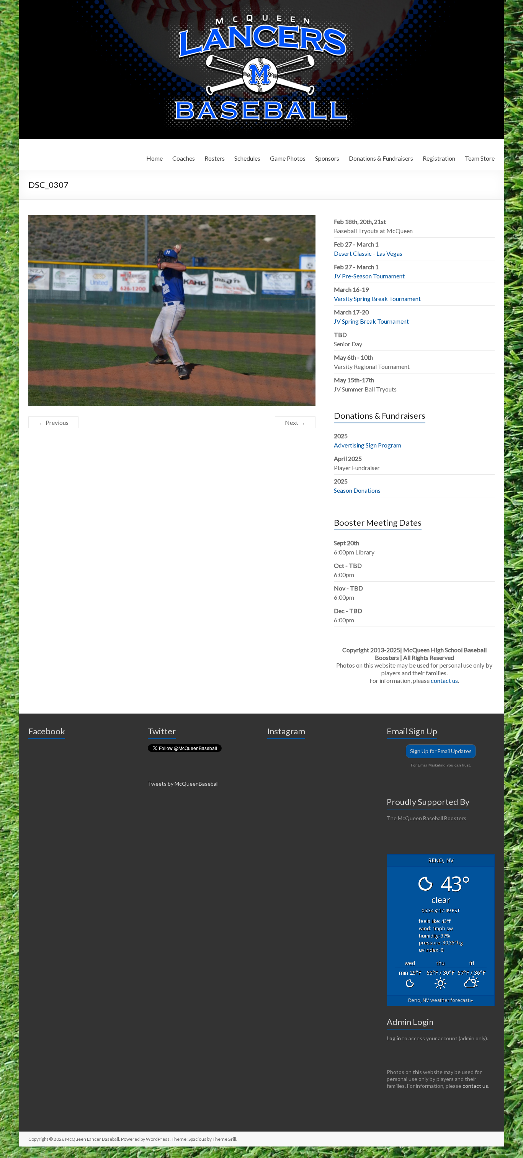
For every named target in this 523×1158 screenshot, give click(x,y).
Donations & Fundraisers (381, 158)
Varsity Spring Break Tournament (377, 298)
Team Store (480, 158)
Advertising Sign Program (367, 445)
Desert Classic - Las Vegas (368, 253)
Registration (439, 158)
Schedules (247, 158)
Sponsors (327, 158)
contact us (444, 680)
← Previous (53, 422)
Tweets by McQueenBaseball (183, 783)
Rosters (214, 158)
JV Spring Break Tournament (371, 321)
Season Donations (357, 490)
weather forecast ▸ (440, 1000)
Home (154, 158)
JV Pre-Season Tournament (369, 276)
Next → (295, 422)
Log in (394, 1038)
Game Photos (288, 158)
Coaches (183, 158)
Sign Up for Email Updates (441, 751)
